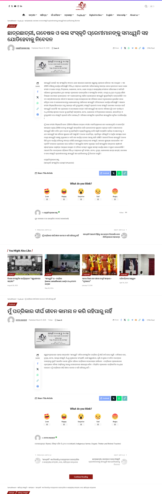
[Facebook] (9, 6)
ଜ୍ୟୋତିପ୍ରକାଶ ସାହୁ (23, 48)
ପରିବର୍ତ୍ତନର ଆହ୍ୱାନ (127, 278)
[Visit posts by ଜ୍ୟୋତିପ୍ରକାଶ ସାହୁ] (38, 213)
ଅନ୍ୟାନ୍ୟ (12, 26)
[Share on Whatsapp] (128, 48)
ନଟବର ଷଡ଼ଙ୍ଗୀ (21, 320)
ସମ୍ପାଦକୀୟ (87, 274)
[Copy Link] (139, 48)
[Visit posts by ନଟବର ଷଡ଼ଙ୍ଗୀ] (38, 438)
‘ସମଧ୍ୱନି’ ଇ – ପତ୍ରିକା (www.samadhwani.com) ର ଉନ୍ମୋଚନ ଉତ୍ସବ (60, 281)
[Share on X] (125, 48)
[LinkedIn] (21, 6)
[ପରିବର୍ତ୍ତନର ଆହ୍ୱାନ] (137, 264)
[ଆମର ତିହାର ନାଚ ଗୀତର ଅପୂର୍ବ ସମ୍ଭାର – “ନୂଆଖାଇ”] (99, 264)
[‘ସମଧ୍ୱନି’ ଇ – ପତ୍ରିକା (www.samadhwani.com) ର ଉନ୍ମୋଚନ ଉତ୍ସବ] (62, 264)
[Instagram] (18, 6)
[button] (146, 6)
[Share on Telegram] (132, 48)
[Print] (143, 48)
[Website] (126, 212)
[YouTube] (15, 6)
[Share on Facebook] (121, 48)
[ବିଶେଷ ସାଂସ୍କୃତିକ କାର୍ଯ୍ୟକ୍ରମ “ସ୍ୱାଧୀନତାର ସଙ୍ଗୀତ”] (24, 264)
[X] (12, 6)
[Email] (136, 48)
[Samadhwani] (81, 6)
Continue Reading (81, 477)
